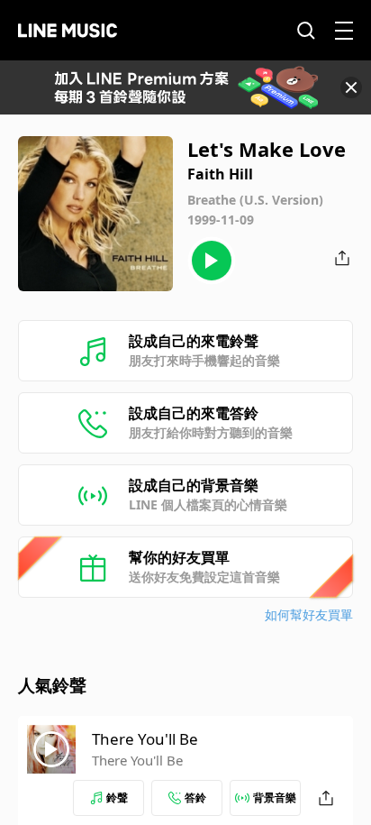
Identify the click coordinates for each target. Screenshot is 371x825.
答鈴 (195, 797)
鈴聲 (117, 797)
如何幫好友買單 (309, 614)
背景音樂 (274, 797)
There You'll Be (145, 739)
